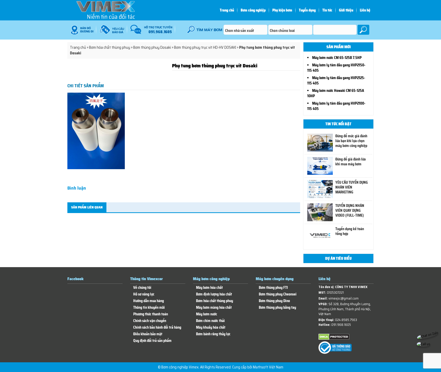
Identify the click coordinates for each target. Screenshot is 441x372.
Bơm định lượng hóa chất (214, 294)
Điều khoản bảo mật (147, 334)
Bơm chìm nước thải (210, 321)
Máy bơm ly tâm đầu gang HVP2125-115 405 (336, 80)
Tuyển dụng (307, 10)
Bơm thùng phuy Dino (274, 301)
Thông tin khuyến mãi (149, 307)
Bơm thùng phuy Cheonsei (278, 294)
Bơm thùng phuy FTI (273, 287)
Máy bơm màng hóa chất (214, 307)
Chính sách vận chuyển (149, 321)
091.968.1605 (341, 324)
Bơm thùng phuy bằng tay (277, 307)
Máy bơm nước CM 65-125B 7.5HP (337, 57)
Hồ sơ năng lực (143, 294)
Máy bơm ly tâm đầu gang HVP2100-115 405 (336, 106)
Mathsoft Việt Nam (268, 367)
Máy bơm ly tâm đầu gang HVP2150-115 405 (336, 67)
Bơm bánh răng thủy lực (213, 334)
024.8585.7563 (346, 320)
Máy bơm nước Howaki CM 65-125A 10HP (335, 93)
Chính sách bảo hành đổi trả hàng (157, 327)
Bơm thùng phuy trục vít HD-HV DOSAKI (205, 47)
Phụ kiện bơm (282, 10)
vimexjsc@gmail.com (343, 298)
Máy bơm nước (206, 314)
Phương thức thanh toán (150, 314)
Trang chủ (227, 10)
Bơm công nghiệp (253, 10)
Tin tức (327, 10)
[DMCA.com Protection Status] (333, 338)
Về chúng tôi (142, 287)
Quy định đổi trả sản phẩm (152, 340)
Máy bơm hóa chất (209, 287)
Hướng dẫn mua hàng (148, 301)
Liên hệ (365, 10)
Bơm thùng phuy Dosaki (152, 47)
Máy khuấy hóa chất (210, 327)
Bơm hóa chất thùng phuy (109, 47)
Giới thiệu (346, 10)
